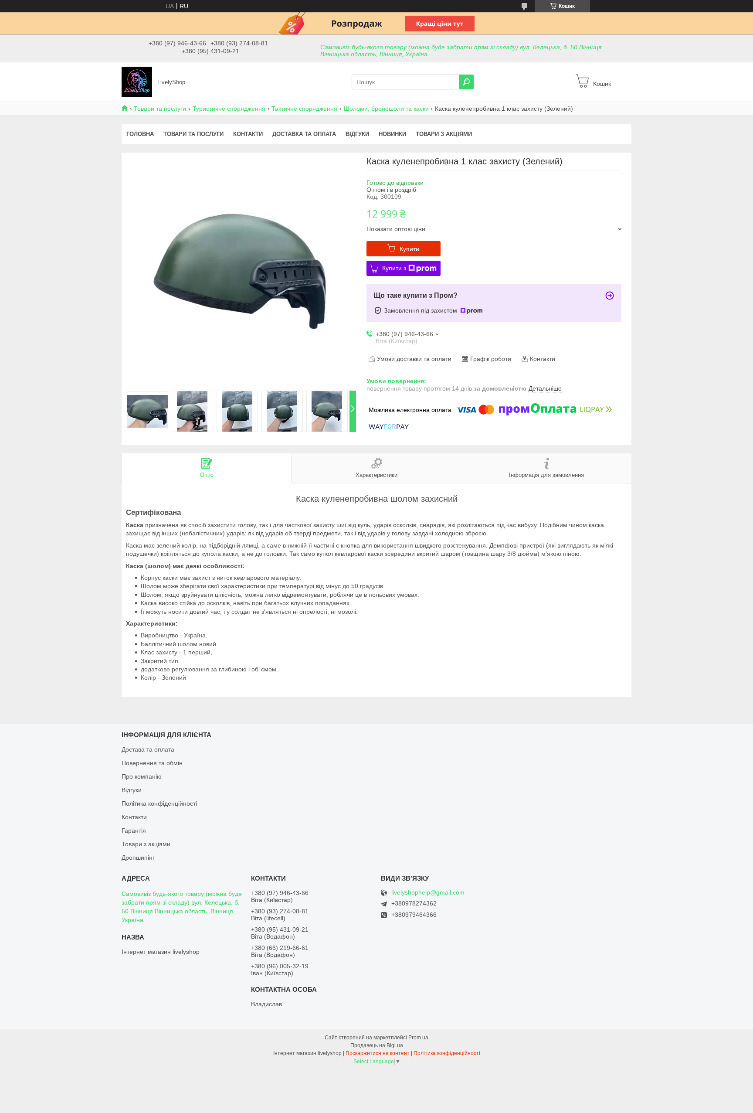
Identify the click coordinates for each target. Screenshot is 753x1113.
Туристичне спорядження (229, 108)
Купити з (394, 268)
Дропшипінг (138, 857)
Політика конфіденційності (159, 803)
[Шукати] (466, 82)
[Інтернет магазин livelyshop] (137, 81)
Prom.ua (418, 1038)
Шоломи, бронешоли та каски (386, 108)
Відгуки (357, 134)
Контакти (248, 134)
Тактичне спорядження (304, 108)
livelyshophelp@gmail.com (428, 892)
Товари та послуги (160, 108)
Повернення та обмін (152, 762)
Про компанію (142, 776)
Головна (140, 134)
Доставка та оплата (304, 134)
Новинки (392, 134)
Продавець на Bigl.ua (376, 1045)
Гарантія (134, 830)
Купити (409, 248)
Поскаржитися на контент (378, 1053)
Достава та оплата (148, 749)
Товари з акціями (444, 134)
